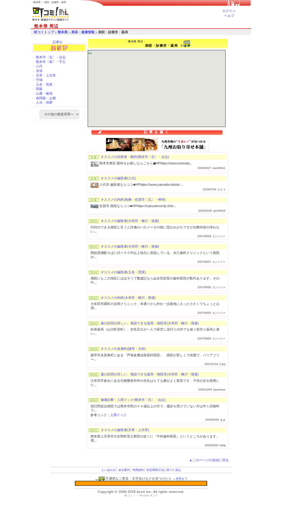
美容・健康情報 (83, 32)
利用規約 (138, 470)
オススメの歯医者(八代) (118, 178)
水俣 (39, 71)
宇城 (39, 80)
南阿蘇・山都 (46, 98)
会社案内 (124, 470)
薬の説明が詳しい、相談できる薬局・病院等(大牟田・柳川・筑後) (150, 323)
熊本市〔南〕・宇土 (51, 62)
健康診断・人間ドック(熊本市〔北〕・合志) (133, 400)
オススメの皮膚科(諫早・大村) (123, 349)
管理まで (181, 478)
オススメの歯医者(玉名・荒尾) (123, 272)
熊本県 (63, 32)
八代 (39, 66)
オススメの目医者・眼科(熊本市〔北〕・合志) (135, 157)
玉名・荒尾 (44, 84)
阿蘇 (39, 89)
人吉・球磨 (44, 102)
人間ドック (118, 415)
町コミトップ (44, 32)
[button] (166, 76)
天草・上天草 (46, 75)
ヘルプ (229, 15)
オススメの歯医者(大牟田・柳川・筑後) (130, 221)
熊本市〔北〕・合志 (51, 57)
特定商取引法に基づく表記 (164, 470)
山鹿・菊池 (44, 93)
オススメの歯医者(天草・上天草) (125, 430)
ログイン (229, 11)
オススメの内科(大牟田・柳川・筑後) (128, 297)
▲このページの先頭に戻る (209, 460)
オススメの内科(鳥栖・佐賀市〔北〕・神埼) (133, 199)
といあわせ (108, 470)
